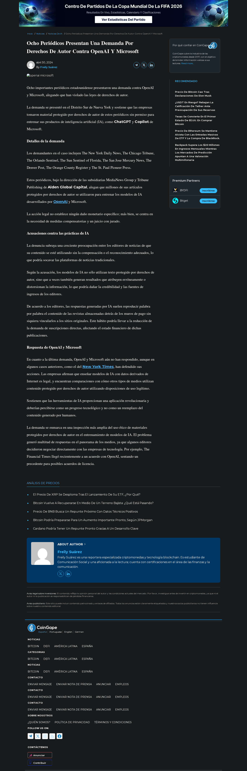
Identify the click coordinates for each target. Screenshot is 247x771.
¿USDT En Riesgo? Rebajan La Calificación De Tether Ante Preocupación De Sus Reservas (195, 106)
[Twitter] (144, 65)
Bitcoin (33, 646)
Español (43, 631)
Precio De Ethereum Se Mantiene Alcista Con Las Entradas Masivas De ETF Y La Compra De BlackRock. (197, 134)
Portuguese (56, 631)
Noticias (40, 33)
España (87, 646)
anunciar (103, 684)
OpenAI (60, 201)
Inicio (30, 33)
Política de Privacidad (72, 722)
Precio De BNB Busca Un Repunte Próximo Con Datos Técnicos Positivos (85, 511)
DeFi (46, 646)
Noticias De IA (55, 33)
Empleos (122, 684)
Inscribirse (208, 190)
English (68, 631)
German (79, 631)
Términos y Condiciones (113, 722)
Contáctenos (38, 747)
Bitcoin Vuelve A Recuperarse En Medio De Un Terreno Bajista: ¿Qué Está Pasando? (93, 503)
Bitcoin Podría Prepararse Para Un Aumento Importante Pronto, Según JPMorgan (92, 520)
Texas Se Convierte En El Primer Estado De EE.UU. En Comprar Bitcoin (195, 120)
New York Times (98, 366)
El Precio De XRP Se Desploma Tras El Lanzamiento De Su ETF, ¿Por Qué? (86, 494)
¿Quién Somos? (39, 722)
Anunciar (39, 755)
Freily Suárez (48, 67)
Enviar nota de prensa (74, 684)
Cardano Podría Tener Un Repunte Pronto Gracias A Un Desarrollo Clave (85, 528)
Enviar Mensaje (40, 684)
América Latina (65, 646)
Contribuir (39, 762)
